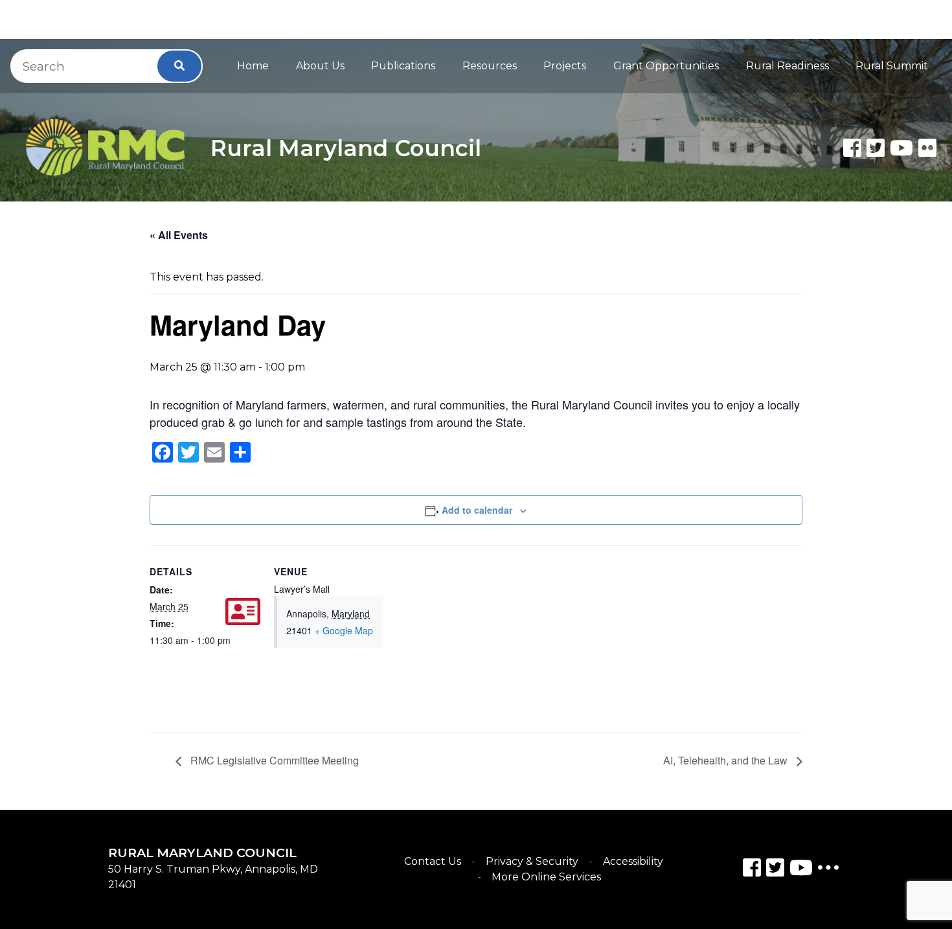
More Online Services (546, 877)
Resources (489, 66)
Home (253, 66)
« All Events (179, 234)
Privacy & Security (532, 861)
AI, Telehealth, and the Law (726, 760)
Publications (403, 66)
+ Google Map (344, 630)
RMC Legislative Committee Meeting (273, 760)
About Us (320, 66)
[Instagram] (775, 869)
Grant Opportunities (666, 66)
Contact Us (432, 861)
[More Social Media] (828, 870)
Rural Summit (892, 66)
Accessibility (633, 861)
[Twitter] (876, 147)
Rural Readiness (787, 66)
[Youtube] (901, 147)
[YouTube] (801, 869)
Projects (564, 66)
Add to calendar (477, 509)
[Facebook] (852, 147)
